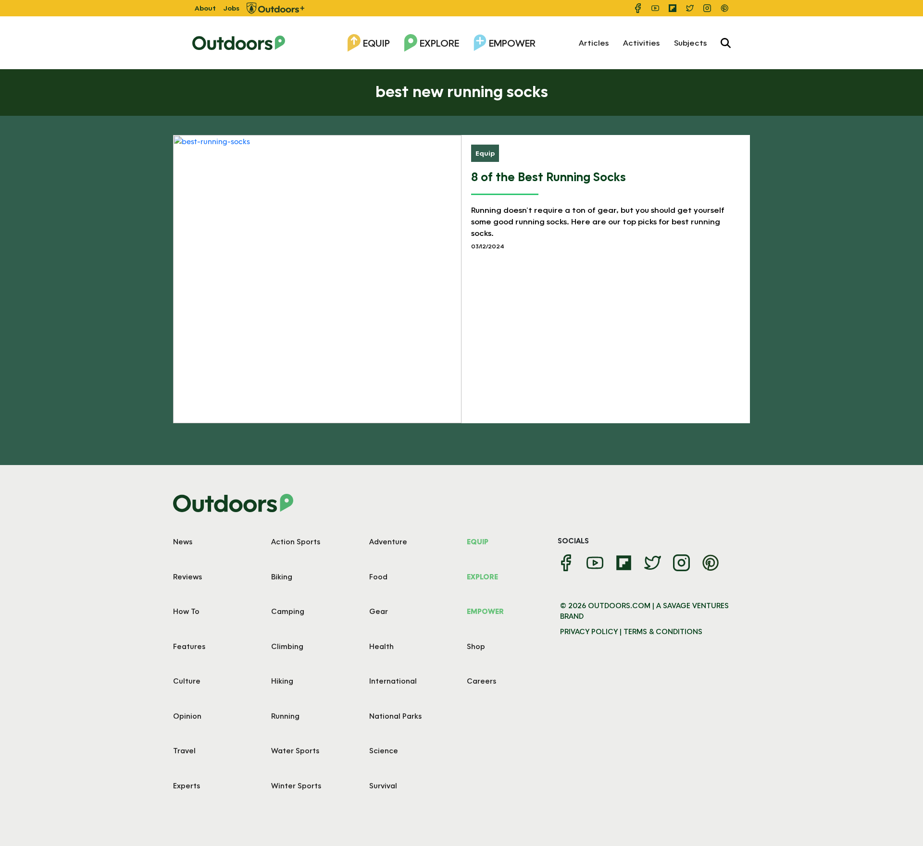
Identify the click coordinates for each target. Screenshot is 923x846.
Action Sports (295, 541)
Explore (439, 43)
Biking (281, 576)
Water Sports (295, 750)
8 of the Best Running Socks (548, 177)
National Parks (395, 715)
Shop (476, 646)
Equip (376, 43)
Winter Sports (296, 785)
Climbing (287, 646)
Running (285, 715)
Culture (186, 680)
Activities (641, 42)
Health (381, 646)
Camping (287, 611)
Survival (383, 785)
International (393, 680)
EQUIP (477, 541)
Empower (512, 43)
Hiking (282, 680)
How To (186, 611)
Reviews (187, 576)
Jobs (231, 8)
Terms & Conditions (663, 631)
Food (378, 576)
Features (189, 646)
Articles (594, 42)
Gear (378, 611)
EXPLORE (482, 576)
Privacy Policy (589, 631)
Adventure (388, 541)
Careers (481, 680)
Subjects (690, 42)
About (205, 8)
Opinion (187, 715)
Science (383, 750)
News (182, 541)
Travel (184, 750)
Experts (186, 785)
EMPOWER (485, 611)
